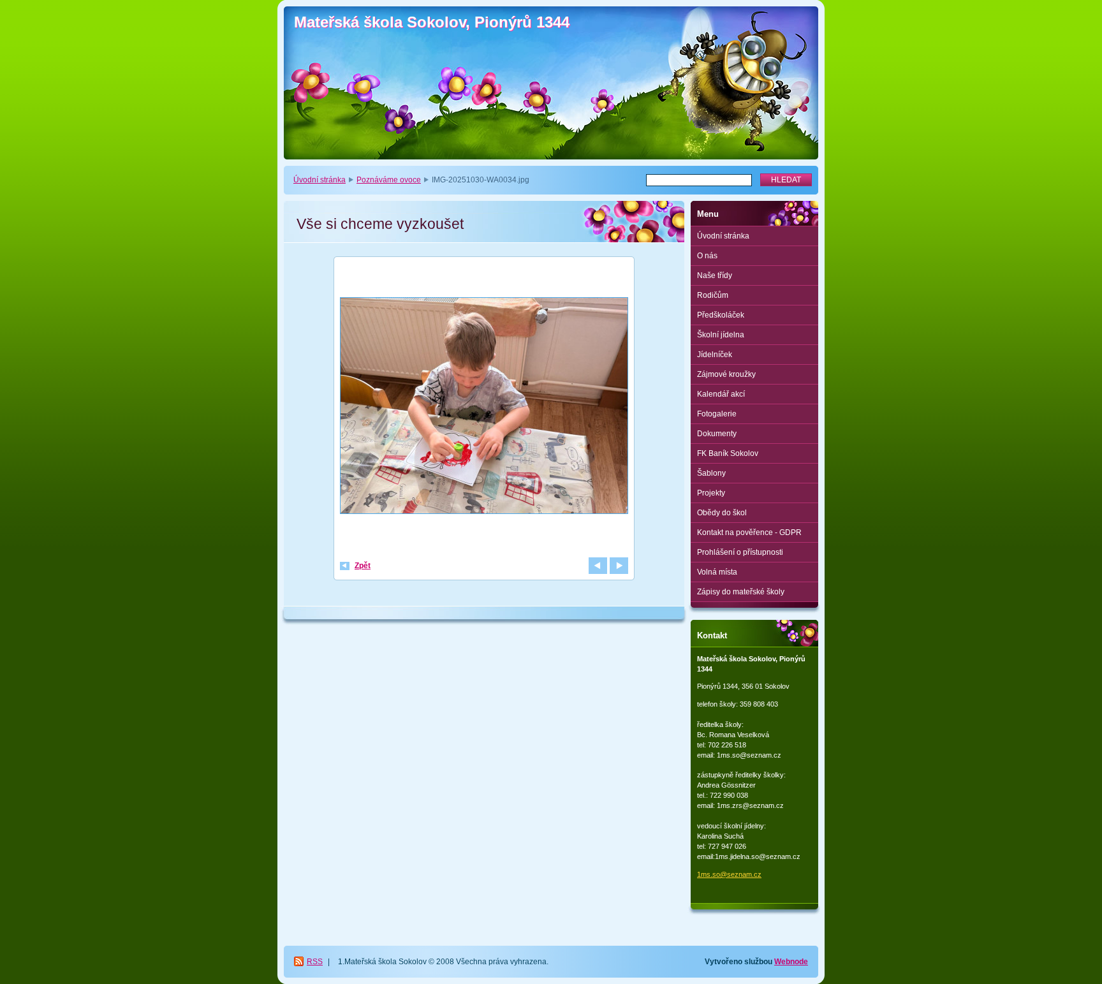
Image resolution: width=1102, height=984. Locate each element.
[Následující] (619, 565)
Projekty (711, 492)
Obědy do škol (722, 512)
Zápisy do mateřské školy (740, 591)
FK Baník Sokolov (727, 453)
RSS (315, 961)
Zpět (363, 565)
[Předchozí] (598, 565)
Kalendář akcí (721, 394)
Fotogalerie (717, 413)
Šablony (711, 473)
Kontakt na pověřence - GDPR (749, 532)
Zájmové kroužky (726, 374)
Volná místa (717, 572)
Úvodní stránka (319, 179)
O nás (707, 255)
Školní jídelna (720, 334)
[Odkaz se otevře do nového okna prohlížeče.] (484, 407)
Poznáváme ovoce (388, 179)
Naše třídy (714, 275)
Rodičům (712, 295)
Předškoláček (720, 315)
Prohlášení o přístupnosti (740, 552)
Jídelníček (714, 354)
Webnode (791, 961)
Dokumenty (717, 433)
